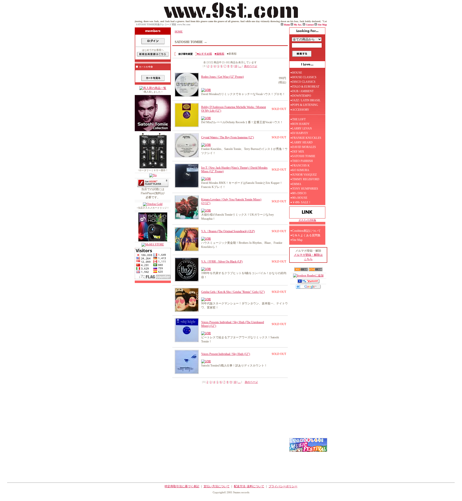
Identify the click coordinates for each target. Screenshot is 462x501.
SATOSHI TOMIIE (303, 156)
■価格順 (219, 53)
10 (235, 65)
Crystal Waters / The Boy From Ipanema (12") (227, 137)
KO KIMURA (300, 170)
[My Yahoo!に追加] (308, 282)
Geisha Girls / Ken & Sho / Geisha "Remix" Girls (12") (233, 292)
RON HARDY (301, 124)
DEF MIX (298, 151)
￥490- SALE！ (301, 202)
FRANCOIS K (301, 165)
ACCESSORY (300, 109)
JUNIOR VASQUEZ (304, 174)
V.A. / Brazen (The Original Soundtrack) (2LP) (228, 231)
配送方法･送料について (249, 486)
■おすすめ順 (204, 53)
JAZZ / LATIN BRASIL (306, 100)
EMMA (296, 184)
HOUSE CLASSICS (304, 77)
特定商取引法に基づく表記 (182, 486)
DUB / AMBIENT (303, 91)
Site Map (322, 24)
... (239, 65)
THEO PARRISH (302, 161)
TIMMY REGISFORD (305, 179)
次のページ (250, 65)
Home (287, 24)
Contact (310, 24)
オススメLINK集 (307, 220)
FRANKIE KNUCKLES (306, 138)
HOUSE (297, 72)
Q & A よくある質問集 (306, 235)
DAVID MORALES (304, 147)
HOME (179, 31)
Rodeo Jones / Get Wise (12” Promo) (222, 76)
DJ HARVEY (300, 133)
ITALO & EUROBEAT (305, 86)
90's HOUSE (299, 197)
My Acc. (298, 24)
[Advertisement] (308, 366)
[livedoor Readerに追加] (308, 275)
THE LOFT (299, 119)
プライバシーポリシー (283, 486)
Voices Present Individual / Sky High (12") (225, 354)
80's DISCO (299, 193)
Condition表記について (306, 230)
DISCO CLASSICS (303, 82)
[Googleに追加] (308, 287)
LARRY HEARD (302, 142)
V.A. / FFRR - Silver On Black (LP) (222, 261)
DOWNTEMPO (301, 95)
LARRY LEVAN (302, 128)
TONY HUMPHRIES (305, 188)
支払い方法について (217, 486)
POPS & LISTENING (305, 105)
